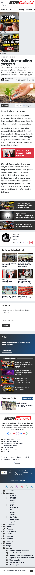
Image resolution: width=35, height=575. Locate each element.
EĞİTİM (29, 10)
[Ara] (3, 5)
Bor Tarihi (26, 457)
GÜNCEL (4, 10)
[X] (10, 433)
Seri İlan (9, 534)
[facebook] (6, 486)
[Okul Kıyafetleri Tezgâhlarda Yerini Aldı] (25, 290)
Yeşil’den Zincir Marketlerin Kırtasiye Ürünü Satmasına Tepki (25, 281)
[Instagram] (24, 242)
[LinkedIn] (20, 433)
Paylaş (6, 105)
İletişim (12, 457)
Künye (5, 457)
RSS (5, 473)
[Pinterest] (14, 433)
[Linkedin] (27, 242)
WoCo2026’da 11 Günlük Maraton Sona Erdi (9, 297)
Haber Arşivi (7, 452)
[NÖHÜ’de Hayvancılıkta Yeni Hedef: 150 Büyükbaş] (9, 257)
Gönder (5, 325)
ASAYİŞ (21, 10)
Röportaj (9, 536)
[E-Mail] (13, 242)
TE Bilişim (22, 480)
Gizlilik (19, 457)
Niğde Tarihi (6, 459)
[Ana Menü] (2, 2)
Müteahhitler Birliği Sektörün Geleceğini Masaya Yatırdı (24, 264)
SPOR (12, 505)
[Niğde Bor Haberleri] (21, 2)
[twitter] (11, 486)
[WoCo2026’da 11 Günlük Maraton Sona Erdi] (9, 290)
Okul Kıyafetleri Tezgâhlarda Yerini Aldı (25, 297)
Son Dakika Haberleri (10, 450)
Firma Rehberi (11, 531)
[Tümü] (32, 337)
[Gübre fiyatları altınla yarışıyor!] (17, 93)
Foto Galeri (10, 524)
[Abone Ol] (28, 106)
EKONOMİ (13, 57)
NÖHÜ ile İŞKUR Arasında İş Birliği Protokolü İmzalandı (8, 281)
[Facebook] (17, 242)
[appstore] (17, 463)
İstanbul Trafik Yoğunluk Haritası (13, 443)
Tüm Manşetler (8, 447)
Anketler (9, 541)
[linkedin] (31, 486)
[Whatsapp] (27, 433)
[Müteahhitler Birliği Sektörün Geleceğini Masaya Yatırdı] (25, 257)
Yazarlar (9, 529)
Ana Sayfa (10, 491)
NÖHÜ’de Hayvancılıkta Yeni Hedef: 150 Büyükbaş (9, 264)
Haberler (4, 57)
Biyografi (9, 538)
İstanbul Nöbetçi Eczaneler (12, 439)
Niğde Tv (16, 459)
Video (8, 527)
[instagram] (16, 486)
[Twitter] (20, 242)
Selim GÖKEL (16, 236)
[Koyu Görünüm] (6, 5)
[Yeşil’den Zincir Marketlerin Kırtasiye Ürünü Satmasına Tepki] (25, 274)
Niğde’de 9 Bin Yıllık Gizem (16, 571)
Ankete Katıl (7, 351)
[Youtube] (31, 242)
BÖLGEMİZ (14, 507)
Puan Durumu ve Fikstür (11, 445)
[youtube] (21, 486)
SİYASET (13, 10)
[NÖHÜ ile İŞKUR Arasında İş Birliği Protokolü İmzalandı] (9, 274)
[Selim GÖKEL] (6, 238)
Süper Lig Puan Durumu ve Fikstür (22, 558)
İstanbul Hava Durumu (11, 441)
